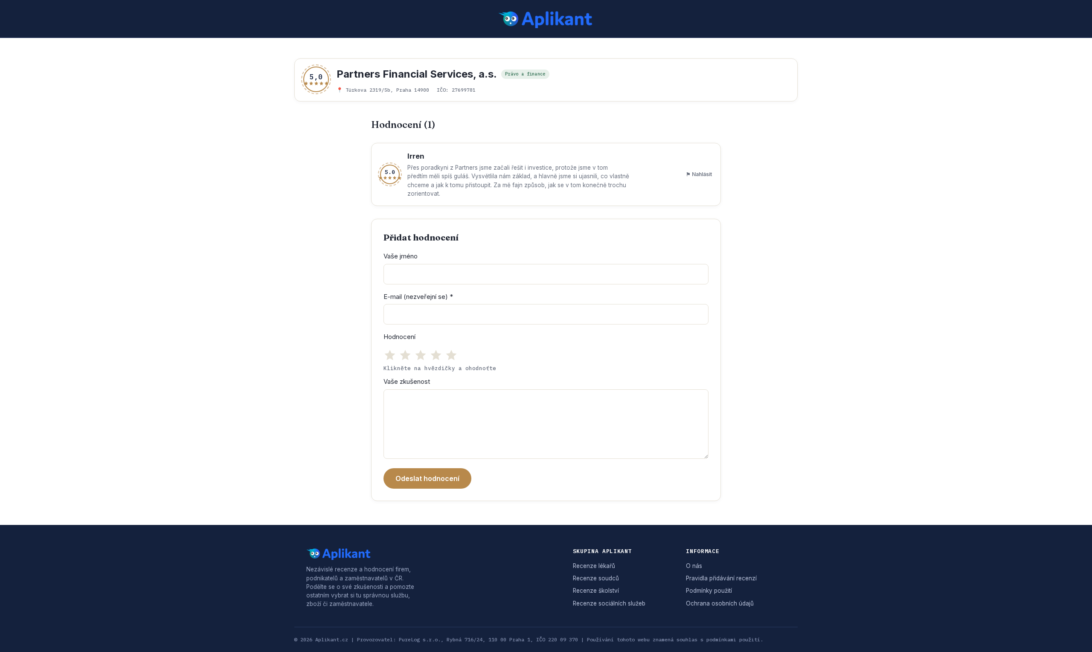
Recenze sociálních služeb (609, 603)
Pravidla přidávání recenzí (721, 578)
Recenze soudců (596, 578)
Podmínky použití (709, 590)
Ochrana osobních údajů (720, 603)
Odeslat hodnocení (427, 478)
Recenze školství (596, 590)
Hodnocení (399, 337)
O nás (694, 565)
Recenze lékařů (594, 565)
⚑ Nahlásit (699, 174)
